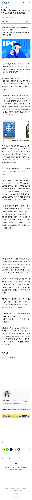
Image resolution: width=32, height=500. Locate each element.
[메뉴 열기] (22, 2)
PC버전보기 (16, 497)
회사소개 (16, 494)
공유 (28, 21)
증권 (2, 7)
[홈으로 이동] (5, 2)
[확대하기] (16, 40)
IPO (6, 7)
